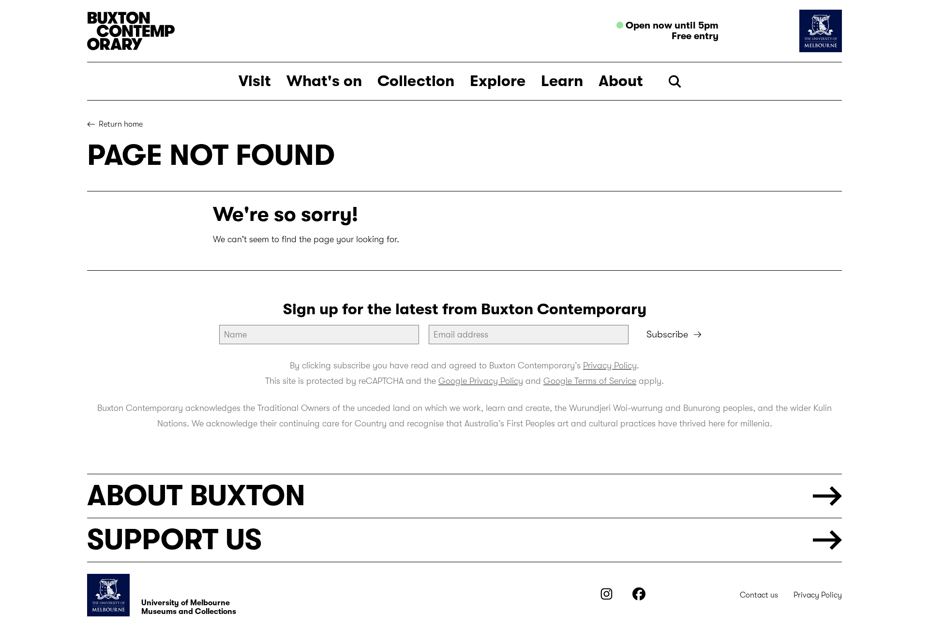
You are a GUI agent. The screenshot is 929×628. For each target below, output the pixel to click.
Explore (497, 81)
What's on (324, 81)
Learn (562, 81)
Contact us (759, 595)
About (621, 81)
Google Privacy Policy (480, 381)
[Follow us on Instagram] (606, 597)
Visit (255, 81)
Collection (415, 81)
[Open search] (675, 81)
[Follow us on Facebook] (638, 597)
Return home (121, 124)
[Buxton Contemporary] (273, 31)
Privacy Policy (610, 365)
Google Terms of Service (589, 381)
